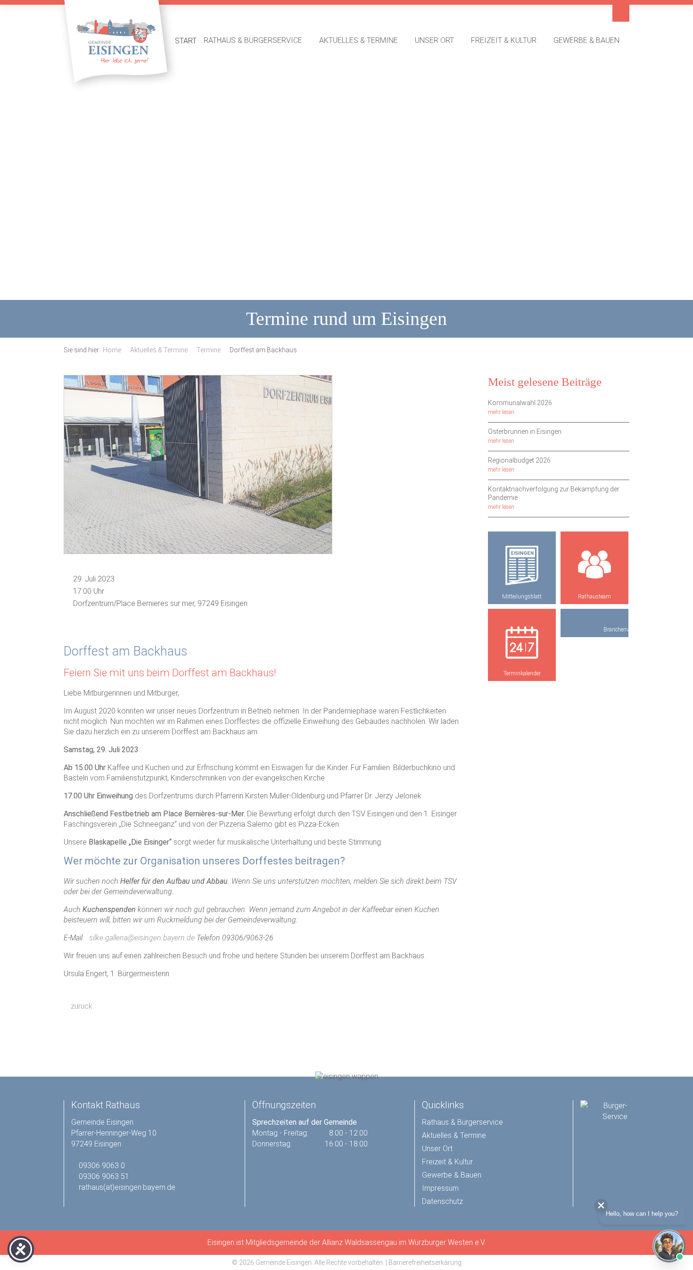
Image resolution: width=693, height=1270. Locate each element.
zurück (80, 1006)
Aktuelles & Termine (363, 40)
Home (112, 350)
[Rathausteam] (594, 565)
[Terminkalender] (522, 643)
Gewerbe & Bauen (591, 40)
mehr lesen (501, 412)
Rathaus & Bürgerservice (258, 40)
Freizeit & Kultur (508, 40)
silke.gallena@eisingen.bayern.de (142, 937)
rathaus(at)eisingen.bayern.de (127, 1187)
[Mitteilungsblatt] (522, 565)
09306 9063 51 (104, 1176)
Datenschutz (442, 1201)
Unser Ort (439, 40)
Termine (209, 350)
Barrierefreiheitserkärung (425, 1262)
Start (186, 40)
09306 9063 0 (102, 1165)
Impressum (440, 1188)
